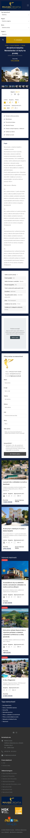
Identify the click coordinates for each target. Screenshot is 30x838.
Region (3, 18)
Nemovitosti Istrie (7, 789)
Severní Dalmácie (14, 45)
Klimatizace (9, 119)
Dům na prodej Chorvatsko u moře (12, 784)
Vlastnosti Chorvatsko (9, 781)
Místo (2, 25)
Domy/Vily (5, 710)
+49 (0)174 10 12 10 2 (15, 374)
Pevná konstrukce (10, 122)
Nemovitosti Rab (7, 786)
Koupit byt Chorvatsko (9, 776)
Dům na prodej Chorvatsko (10, 773)
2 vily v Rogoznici (9, 680)
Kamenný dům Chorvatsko (10, 778)
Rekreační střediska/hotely (10, 719)
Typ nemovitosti (5, 12)
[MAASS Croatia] (12, 5)
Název (5, 379)
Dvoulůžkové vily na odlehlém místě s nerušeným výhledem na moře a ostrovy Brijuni (14, 585)
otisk (4, 763)
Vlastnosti (5, 721)
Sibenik (23, 45)
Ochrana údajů (6, 765)
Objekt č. (3, 31)
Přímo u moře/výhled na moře (10, 717)
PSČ (5, 412)
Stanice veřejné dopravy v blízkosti (15, 128)
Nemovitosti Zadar (7, 792)
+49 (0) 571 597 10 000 (15, 371)
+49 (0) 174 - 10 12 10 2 (10, 751)
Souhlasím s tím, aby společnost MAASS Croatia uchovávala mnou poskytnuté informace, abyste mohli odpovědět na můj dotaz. (15, 448)
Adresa (6, 404)
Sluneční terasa (10, 125)
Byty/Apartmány (7, 705)
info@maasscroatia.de (15, 376)
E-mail (5, 388)
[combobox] (15, 15)
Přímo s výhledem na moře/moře (11, 714)
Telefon (6, 396)
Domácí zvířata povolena (12, 116)
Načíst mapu (15, 337)
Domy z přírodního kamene (10, 707)
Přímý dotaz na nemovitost (13, 356)
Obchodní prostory (8, 712)
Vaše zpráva (7, 428)
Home (6, 45)
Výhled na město (10, 131)
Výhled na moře (10, 135)
